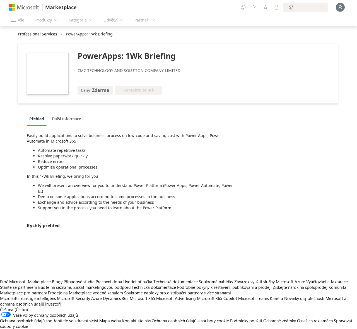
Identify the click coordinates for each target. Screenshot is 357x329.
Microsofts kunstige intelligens (28, 298)
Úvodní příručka (137, 281)
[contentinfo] (62, 34)
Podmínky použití (246, 320)
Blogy (57, 281)
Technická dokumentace (175, 281)
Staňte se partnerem (18, 287)
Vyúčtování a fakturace (327, 281)
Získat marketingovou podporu (102, 287)
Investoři (53, 304)
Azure (96, 298)
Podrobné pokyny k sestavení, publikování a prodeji (224, 287)
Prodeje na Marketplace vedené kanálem (85, 293)
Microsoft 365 (142, 298)
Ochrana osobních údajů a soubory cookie (190, 320)
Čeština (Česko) (14, 309)
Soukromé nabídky (216, 281)
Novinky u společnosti (304, 298)
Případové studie (79, 281)
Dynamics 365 (116, 298)
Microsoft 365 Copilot (217, 298)
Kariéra (276, 298)
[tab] (38, 118)
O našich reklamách (315, 320)
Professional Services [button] (37, 34)
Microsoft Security (73, 298)
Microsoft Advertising (176, 298)
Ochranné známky (279, 320)
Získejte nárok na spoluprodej (300, 287)
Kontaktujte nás (136, 320)
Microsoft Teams (253, 298)
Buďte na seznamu (55, 287)
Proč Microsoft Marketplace (25, 281)
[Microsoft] (24, 7)
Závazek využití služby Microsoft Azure (270, 281)
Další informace (66, 118)
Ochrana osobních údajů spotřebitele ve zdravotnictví (49, 320)
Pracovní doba (109, 281)
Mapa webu (110, 320)
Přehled (36, 118)
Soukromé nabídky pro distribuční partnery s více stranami (177, 293)
